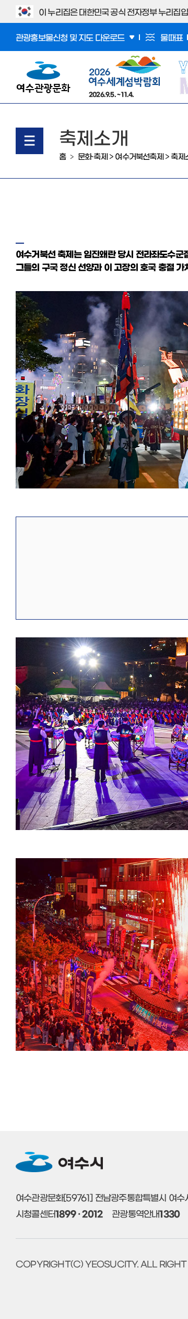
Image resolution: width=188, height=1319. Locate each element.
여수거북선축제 (139, 156)
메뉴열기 (29, 141)
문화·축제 (93, 156)
